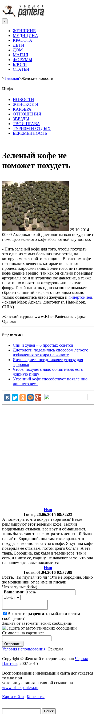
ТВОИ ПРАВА (26, 123)
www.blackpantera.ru (20, 687)
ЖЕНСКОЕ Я (25, 104)
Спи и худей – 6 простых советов (43, 345)
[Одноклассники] (22, 397)
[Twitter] (15, 397)
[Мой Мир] (30, 397)
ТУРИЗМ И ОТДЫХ (32, 128)
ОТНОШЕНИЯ (27, 114)
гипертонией (80, 297)
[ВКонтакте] (7, 397)
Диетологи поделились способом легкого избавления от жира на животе (50, 352)
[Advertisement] (48, 457)
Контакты (36, 696)
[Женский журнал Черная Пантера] (23, 16)
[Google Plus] (38, 397)
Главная (12, 78)
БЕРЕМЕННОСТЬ (30, 133)
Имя (48, 509)
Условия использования (23, 649)
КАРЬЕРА (22, 109)
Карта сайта (13, 696)
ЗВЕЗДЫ (21, 119)
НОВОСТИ (23, 99)
